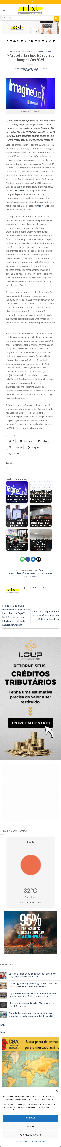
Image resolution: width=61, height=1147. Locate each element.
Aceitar (30, 1118)
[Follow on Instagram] (32, 2)
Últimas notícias (42, 51)
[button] (56, 1090)
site (28, 427)
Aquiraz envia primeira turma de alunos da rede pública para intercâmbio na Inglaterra (32, 994)
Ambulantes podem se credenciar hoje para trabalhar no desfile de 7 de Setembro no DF (31, 1014)
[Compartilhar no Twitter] (33, 559)
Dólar (3, 1025)
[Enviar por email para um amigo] (38, 559)
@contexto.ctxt (31, 70)
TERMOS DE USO (22, 1142)
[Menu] (4, 9)
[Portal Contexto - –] (30, 9)
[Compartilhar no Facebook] (27, 559)
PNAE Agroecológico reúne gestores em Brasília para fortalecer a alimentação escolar (33, 985)
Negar (30, 1126)
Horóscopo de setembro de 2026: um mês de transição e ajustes (31, 1004)
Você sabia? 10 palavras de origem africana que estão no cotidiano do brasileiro (45, 615)
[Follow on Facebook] (29, 2)
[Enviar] (56, 18)
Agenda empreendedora (22, 51)
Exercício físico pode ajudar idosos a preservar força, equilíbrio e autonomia (32, 975)
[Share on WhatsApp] (22, 559)
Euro (2, 1032)
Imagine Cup (42, 205)
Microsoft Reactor (18, 190)
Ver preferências (30, 1134)
